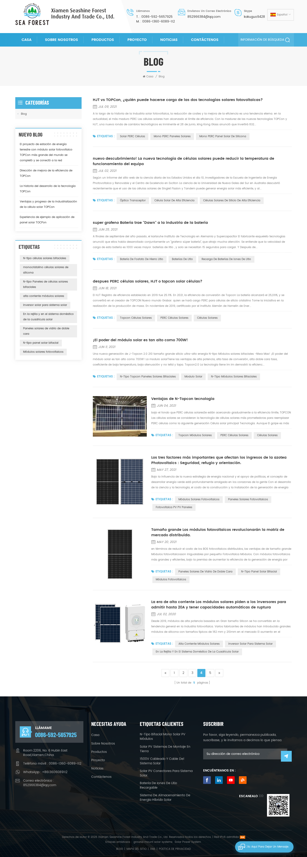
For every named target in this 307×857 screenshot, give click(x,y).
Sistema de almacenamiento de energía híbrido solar (165, 797)
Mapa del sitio (137, 849)
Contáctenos (204, 40)
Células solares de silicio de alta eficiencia (231, 200)
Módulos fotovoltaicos (171, 579)
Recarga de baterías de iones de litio (226, 259)
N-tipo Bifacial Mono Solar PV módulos (162, 736)
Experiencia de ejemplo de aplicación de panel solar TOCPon (47, 220)
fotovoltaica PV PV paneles (174, 507)
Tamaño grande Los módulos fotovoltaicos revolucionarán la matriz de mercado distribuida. (217, 532)
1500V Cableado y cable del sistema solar (162, 761)
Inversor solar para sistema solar (250, 644)
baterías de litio (182, 259)
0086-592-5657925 (157, 17)
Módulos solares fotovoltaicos (198, 499)
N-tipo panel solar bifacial (259, 572)
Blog (24, 114)
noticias (169, 40)
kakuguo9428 (254, 17)
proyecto (137, 40)
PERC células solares (174, 318)
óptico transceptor (133, 200)
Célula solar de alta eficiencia (174, 200)
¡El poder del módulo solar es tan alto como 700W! (140, 340)
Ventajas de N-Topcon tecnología (182, 399)
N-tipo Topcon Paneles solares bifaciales (148, 377)
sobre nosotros (61, 40)
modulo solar (193, 377)
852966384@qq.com (203, 17)
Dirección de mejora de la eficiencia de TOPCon (46, 173)
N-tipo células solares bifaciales (44, 258)
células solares (207, 318)
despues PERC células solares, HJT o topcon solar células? (147, 281)
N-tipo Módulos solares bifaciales (234, 377)
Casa (26, 40)
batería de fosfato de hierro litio (141, 259)
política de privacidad (175, 849)
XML (152, 849)
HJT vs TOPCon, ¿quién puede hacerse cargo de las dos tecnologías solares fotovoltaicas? (178, 100)
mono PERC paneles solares (172, 136)
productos (99, 752)
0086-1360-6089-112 (158, 21)
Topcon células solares (136, 318)
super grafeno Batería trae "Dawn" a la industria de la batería (150, 222)
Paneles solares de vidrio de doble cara (205, 572)
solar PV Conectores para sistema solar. (166, 773)
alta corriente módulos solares (199, 644)
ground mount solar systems (152, 842)
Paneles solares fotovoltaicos (248, 499)
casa (95, 735)
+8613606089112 (54, 772)
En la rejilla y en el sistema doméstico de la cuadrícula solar (197, 652)
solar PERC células (132, 136)
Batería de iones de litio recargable (158, 785)
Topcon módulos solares (195, 435)
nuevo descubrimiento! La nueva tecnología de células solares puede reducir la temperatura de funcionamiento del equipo (183, 161)
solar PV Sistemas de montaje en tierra (165, 749)
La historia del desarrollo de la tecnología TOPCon (48, 189)
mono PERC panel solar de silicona (222, 136)
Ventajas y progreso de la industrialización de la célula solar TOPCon (48, 204)
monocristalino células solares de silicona (45, 270)
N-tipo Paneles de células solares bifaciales (45, 284)
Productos (102, 40)
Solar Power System (188, 842)
